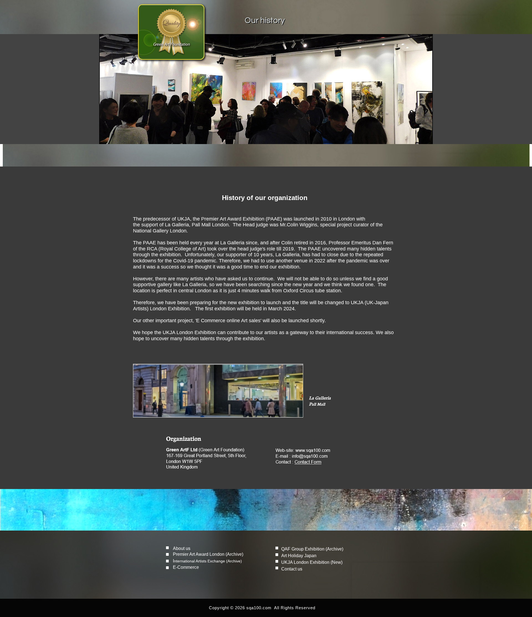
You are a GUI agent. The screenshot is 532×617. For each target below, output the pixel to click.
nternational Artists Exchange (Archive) (208, 561)
